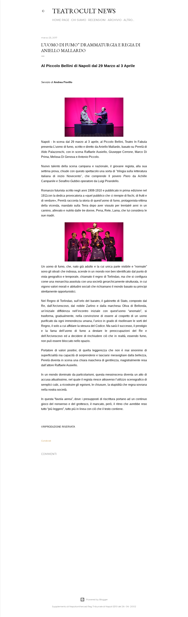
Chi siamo (78, 20)
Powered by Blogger (97, 599)
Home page (60, 20)
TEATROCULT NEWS (84, 11)
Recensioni (97, 20)
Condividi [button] (46, 440)
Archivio (115, 20)
